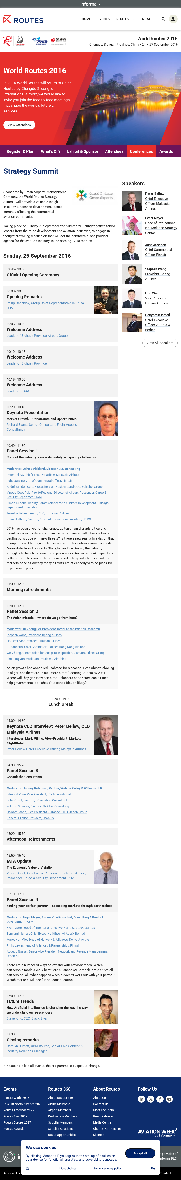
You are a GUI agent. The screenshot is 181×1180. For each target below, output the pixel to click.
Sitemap (98, 1135)
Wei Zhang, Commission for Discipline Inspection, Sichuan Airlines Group (56, 653)
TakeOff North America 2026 (22, 1104)
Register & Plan (20, 151)
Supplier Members (60, 1122)
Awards (166, 151)
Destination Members (62, 1116)
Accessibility (11, 1173)
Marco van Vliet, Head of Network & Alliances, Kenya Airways (48, 939)
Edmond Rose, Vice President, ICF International (39, 794)
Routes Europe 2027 (17, 1122)
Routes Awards (13, 1128)
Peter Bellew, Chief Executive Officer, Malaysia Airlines (43, 474)
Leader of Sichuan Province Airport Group (37, 336)
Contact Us (100, 1104)
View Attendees (19, 125)
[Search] (163, 19)
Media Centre (102, 1122)
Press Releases (103, 1116)
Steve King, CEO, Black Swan (27, 1018)
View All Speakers (160, 343)
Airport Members (59, 1110)
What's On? (50, 151)
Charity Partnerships (107, 1128)
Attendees (114, 151)
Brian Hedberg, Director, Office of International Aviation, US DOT (50, 519)
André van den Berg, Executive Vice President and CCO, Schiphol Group (55, 486)
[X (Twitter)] (150, 1099)
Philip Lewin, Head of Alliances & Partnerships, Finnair (43, 945)
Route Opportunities (62, 1135)
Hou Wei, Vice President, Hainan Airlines (33, 641)
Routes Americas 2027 (18, 1110)
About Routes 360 (60, 1098)
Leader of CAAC (18, 391)
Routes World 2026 (16, 1098)
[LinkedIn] (141, 1099)
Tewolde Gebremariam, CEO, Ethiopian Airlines (38, 513)
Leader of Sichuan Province (27, 363)
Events (104, 19)
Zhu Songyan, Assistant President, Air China (36, 659)
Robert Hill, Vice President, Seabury (30, 818)
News (146, 19)
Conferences (141, 151)
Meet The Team (103, 1110)
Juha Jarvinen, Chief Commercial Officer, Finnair (39, 480)
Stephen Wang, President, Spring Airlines (34, 635)
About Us (99, 1098)
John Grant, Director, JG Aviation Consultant (37, 800)
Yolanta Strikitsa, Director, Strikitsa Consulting (38, 806)
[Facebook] (160, 1099)
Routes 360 (126, 19)
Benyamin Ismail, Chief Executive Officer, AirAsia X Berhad (46, 933)
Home (86, 19)
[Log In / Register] (173, 19)
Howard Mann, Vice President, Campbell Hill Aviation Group (47, 812)
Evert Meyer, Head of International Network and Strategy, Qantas (51, 927)
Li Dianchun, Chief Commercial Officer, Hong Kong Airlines (46, 647)
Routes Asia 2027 (15, 1116)
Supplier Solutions (60, 1128)
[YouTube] (169, 1099)
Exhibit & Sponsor (82, 151)
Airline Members (59, 1104)
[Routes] (23, 19)
